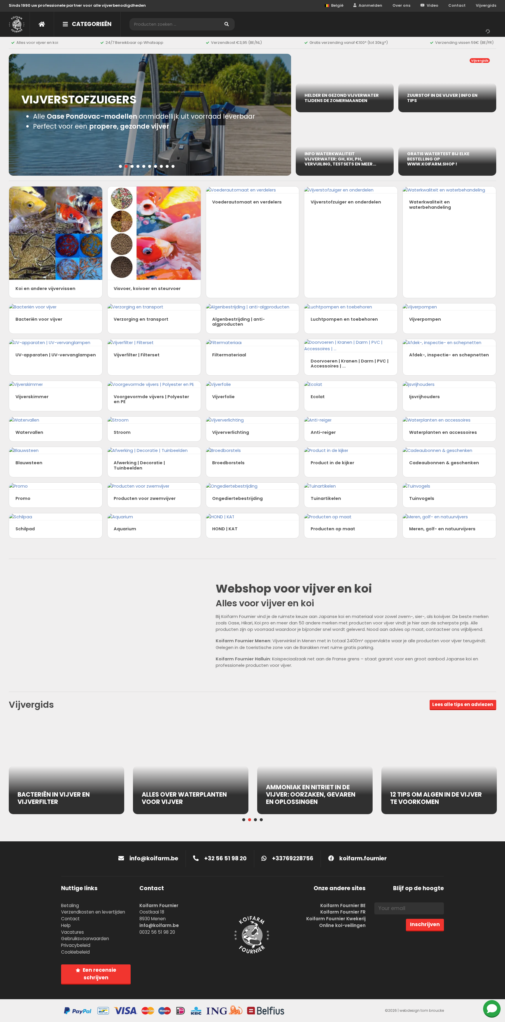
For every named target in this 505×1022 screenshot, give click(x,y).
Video (432, 5)
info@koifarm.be (153, 858)
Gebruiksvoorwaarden (85, 938)
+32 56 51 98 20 (225, 858)
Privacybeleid (75, 945)
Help (66, 925)
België (337, 5)
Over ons (401, 5)
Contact (457, 5)
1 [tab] (120, 167)
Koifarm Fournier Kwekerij (336, 919)
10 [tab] (173, 167)
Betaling (70, 905)
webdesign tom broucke (421, 1010)
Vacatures (72, 932)
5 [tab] (144, 167)
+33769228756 (292, 858)
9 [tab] (167, 167)
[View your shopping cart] (488, 31)
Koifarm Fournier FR (343, 912)
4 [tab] (138, 167)
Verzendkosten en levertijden (93, 912)
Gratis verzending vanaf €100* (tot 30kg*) (348, 42)
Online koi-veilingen (342, 925)
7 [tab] (155, 167)
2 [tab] (126, 167)
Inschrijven (425, 924)
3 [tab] (132, 167)
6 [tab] (150, 167)
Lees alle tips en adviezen (462, 704)
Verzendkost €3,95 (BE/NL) (236, 42)
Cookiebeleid (75, 952)
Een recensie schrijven (99, 973)
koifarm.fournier (362, 858)
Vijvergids (486, 5)
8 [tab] (161, 167)
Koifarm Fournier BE (343, 905)
